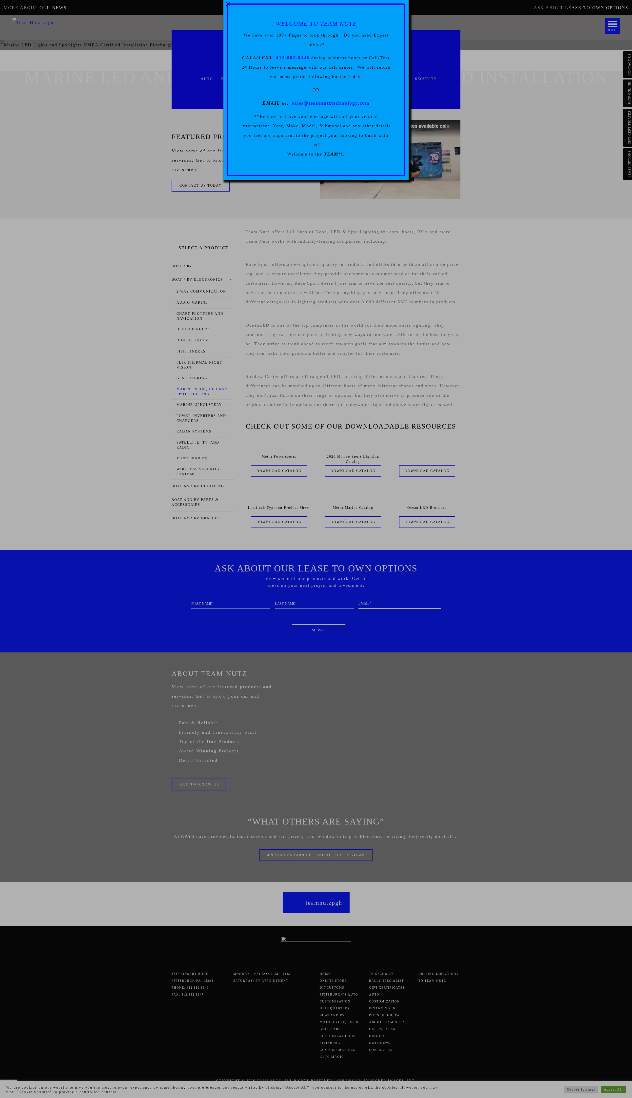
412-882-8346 (293, 57)
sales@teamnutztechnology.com (331, 103)
